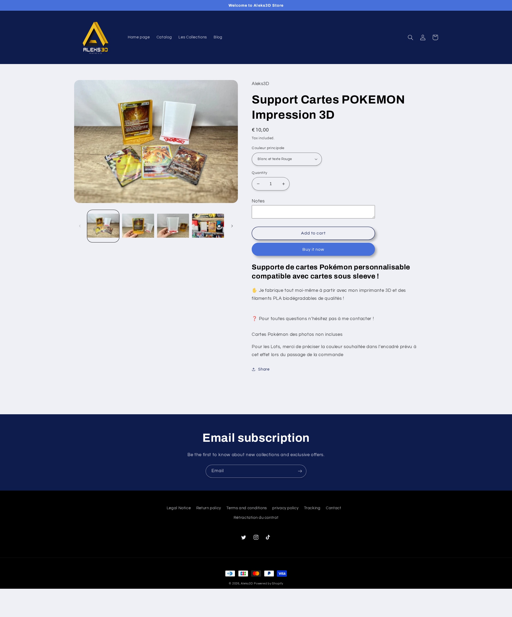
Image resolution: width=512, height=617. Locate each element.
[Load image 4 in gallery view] (208, 226)
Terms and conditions (246, 508)
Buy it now (313, 249)
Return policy (208, 508)
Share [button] (263, 369)
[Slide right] (232, 226)
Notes (258, 201)
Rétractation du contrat (256, 518)
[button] (411, 37)
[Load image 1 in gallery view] (103, 226)
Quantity (259, 173)
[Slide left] (80, 226)
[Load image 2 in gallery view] (138, 226)
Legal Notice (179, 508)
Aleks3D (247, 583)
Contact (333, 508)
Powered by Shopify (268, 583)
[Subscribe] (300, 471)
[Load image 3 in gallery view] (173, 226)
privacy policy (285, 508)
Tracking (312, 508)
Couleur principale (268, 148)
